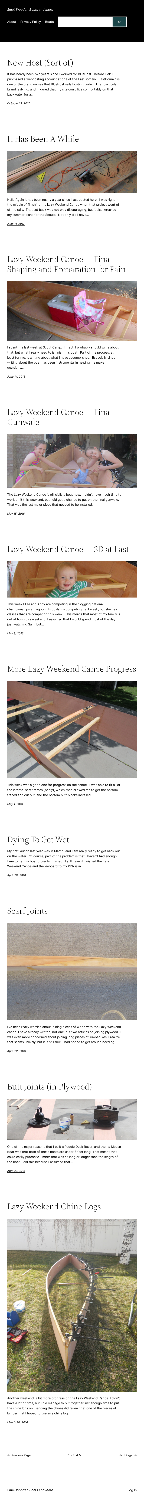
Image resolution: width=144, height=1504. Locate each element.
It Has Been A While (43, 139)
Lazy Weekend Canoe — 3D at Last (68, 549)
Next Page (128, 1455)
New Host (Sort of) (40, 63)
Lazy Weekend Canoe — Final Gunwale (59, 417)
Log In (132, 1490)
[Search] (119, 22)
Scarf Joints (27, 911)
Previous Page (19, 1455)
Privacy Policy (30, 22)
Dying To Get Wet (38, 839)
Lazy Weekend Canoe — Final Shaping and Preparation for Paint (67, 264)
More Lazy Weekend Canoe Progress (71, 669)
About (11, 22)
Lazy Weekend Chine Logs (54, 1206)
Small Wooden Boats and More (30, 9)
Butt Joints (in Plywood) (49, 1087)
